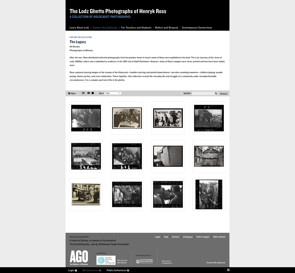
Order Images (202, 236)
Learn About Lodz (79, 27)
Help (166, 236)
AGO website (219, 236)
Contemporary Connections (197, 27)
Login (157, 236)
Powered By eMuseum (216, 262)
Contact (175, 236)
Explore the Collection (105, 27)
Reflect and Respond (166, 27)
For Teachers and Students (136, 27)
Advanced (223, 93)
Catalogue (188, 236)
